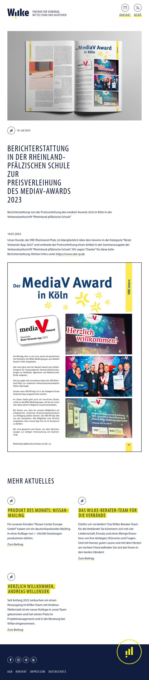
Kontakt (21, 671)
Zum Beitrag (15, 544)
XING (26, 660)
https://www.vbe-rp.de (70, 254)
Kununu (34, 660)
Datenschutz (57, 671)
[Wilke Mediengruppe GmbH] (38, 12)
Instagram (18, 660)
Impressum (37, 671)
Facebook (10, 660)
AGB (10, 671)
